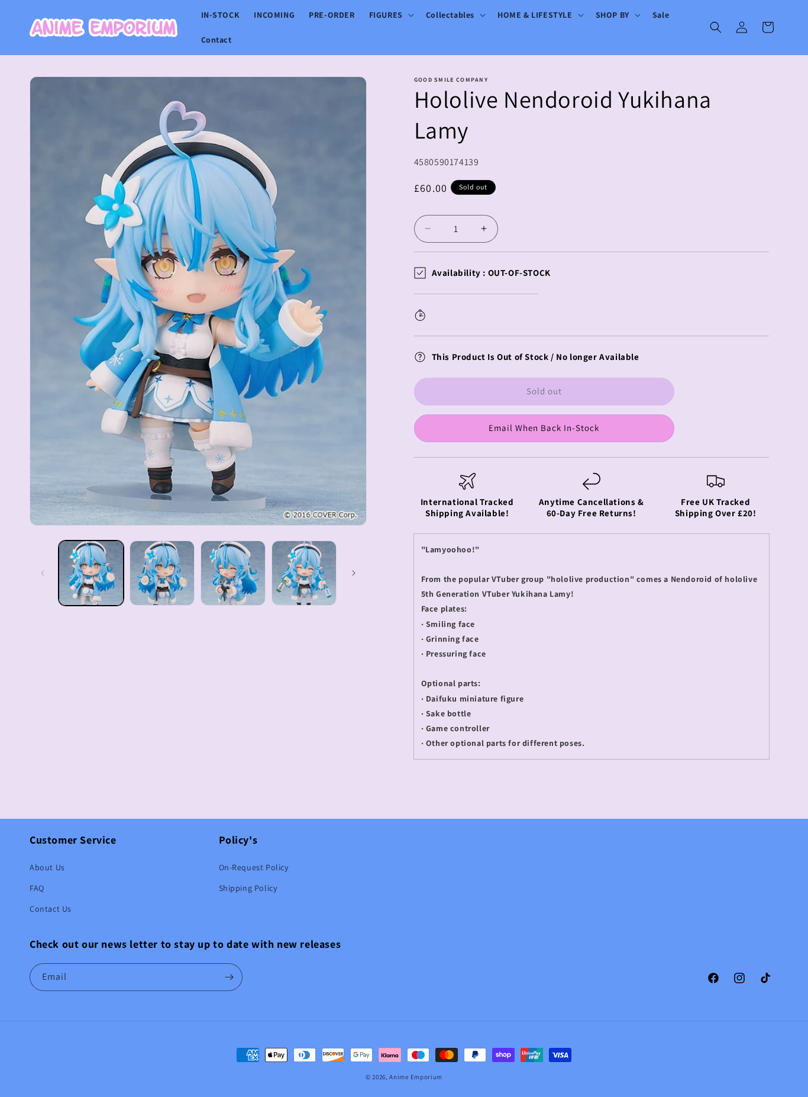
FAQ (37, 888)
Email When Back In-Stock (544, 427)
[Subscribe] (229, 977)
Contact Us (51, 908)
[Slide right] (354, 573)
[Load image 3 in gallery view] (233, 573)
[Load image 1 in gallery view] (91, 573)
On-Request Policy (254, 867)
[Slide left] (43, 573)
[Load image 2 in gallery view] (162, 573)
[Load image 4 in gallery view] (304, 573)
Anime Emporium (415, 1077)
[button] (390, 14)
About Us (47, 867)
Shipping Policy (248, 888)
